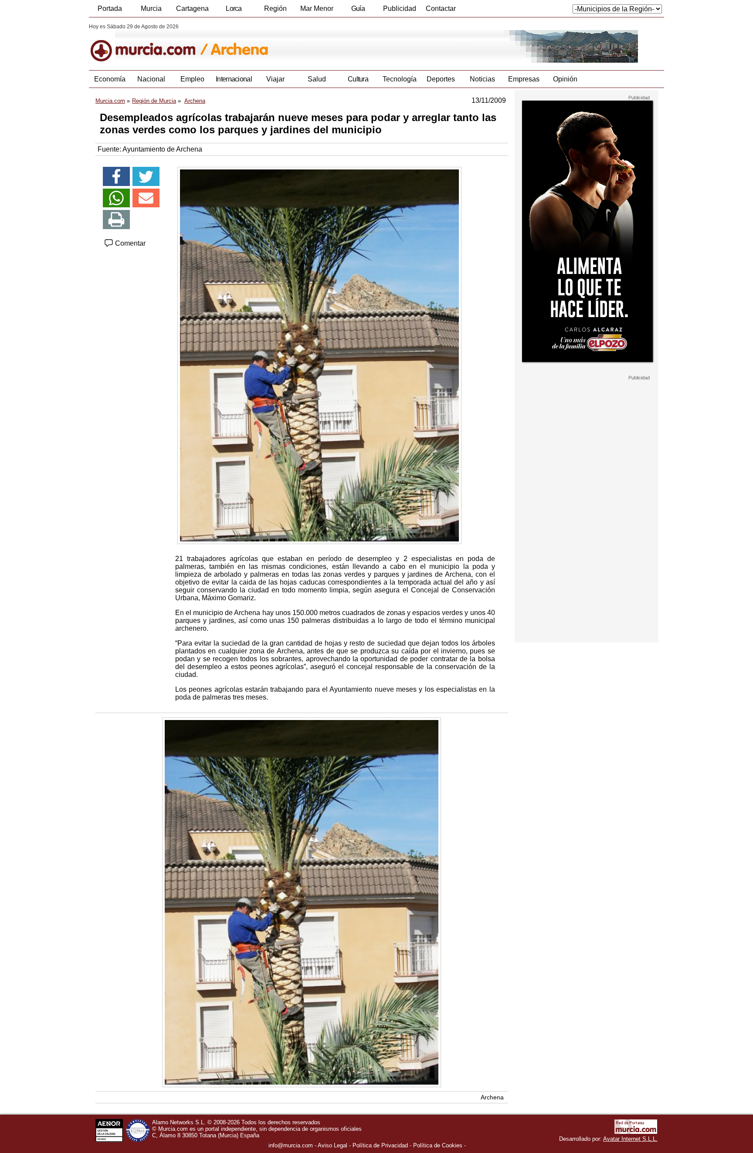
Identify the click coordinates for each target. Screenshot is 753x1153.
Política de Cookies (437, 1145)
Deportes (441, 79)
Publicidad (399, 8)
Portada (110, 8)
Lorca (234, 8)
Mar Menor (316, 8)
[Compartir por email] (145, 198)
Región (275, 8)
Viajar (275, 79)
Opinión (565, 79)
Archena (492, 1097)
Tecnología (400, 79)
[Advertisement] (586, 511)
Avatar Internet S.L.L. (630, 1139)
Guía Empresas (357, 11)
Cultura (358, 79)
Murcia (151, 8)
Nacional (151, 79)
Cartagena (192, 8)
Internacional (234, 79)
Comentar (129, 243)
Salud (317, 79)
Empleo (192, 79)
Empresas (523, 79)
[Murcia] (148, 43)
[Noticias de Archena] (301, 43)
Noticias (482, 79)
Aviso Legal (332, 1145)
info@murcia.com (290, 1145)
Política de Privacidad (380, 1145)
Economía (110, 79)
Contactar (441, 8)
